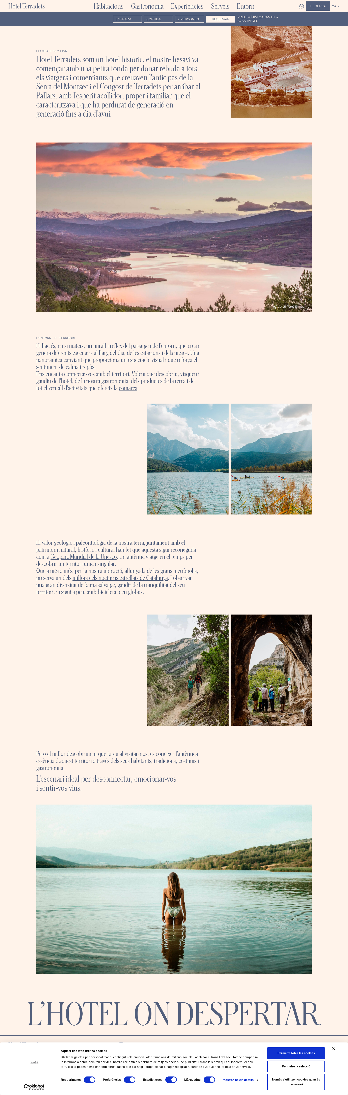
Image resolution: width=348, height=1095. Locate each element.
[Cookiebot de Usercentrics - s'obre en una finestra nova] (34, 1087)
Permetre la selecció (296, 1066)
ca (334, 6)
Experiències (187, 6)
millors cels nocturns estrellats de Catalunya (120, 577)
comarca (128, 388)
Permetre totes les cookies (296, 1053)
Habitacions (108, 6)
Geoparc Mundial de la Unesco (84, 556)
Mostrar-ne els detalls (238, 1080)
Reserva (318, 6)
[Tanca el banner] (333, 1048)
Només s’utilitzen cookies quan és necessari (296, 1082)
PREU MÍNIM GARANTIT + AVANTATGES (257, 19)
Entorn (246, 6)
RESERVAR (220, 19)
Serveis (220, 6)
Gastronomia (147, 6)
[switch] (129, 1079)
